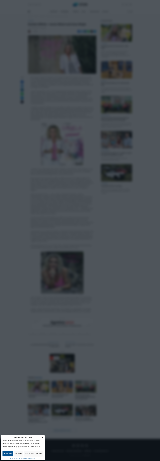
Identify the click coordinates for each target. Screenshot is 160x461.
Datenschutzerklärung (24, 458)
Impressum (32, 458)
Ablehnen (18, 453)
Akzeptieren (7, 453)
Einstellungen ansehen (33, 453)
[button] (42, 437)
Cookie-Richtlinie (14, 458)
